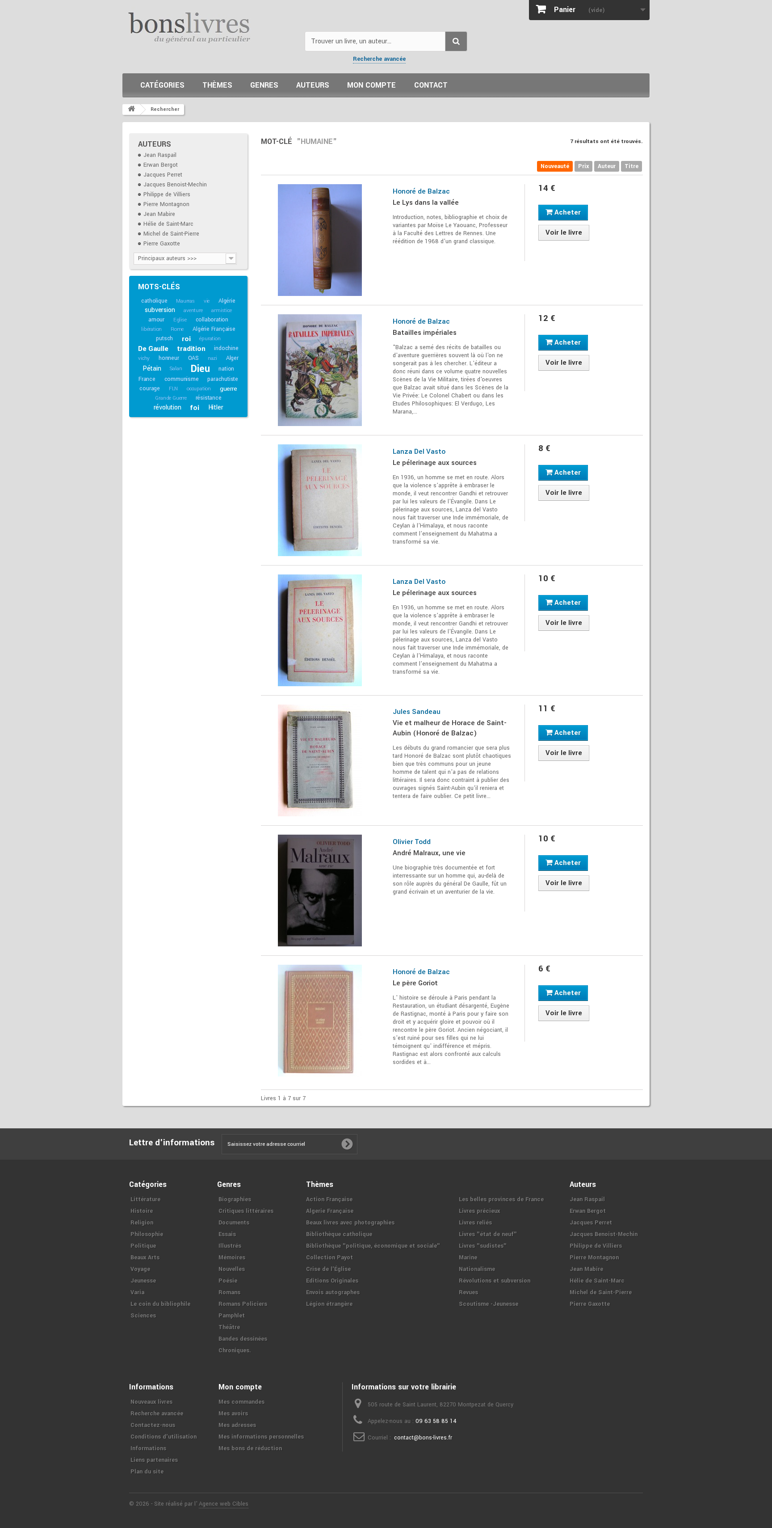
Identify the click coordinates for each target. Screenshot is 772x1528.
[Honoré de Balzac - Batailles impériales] (320, 370)
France (146, 379)
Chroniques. (234, 1350)
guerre (228, 388)
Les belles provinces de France (501, 1199)
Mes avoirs (233, 1414)
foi (194, 408)
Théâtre (229, 1327)
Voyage (140, 1269)
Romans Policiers (242, 1304)
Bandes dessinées (242, 1339)
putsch (164, 338)
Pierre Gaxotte (161, 244)
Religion (141, 1223)
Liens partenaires (154, 1460)
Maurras (185, 301)
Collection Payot (329, 1258)
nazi (212, 358)
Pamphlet (231, 1316)
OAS (193, 358)
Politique (143, 1246)
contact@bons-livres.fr (423, 1438)
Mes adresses (237, 1425)
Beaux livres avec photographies (350, 1223)
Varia (137, 1292)
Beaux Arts (144, 1258)
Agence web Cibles (223, 1504)
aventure (193, 310)
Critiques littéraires (245, 1211)
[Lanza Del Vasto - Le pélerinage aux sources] (320, 500)
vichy (144, 358)
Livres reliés (475, 1223)
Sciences (143, 1316)
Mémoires (231, 1258)
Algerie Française (329, 1211)
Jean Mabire (159, 214)
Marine (468, 1258)
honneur (169, 358)
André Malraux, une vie (429, 853)
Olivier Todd (412, 842)
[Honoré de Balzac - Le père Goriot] (320, 1020)
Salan (176, 368)
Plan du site (147, 1472)
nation (226, 369)
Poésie (227, 1281)
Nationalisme (477, 1269)
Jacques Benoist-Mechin (175, 185)
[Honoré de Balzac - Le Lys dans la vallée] (320, 240)
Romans (229, 1292)
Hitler (215, 407)
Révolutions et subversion (494, 1281)
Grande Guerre (170, 398)
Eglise (180, 320)
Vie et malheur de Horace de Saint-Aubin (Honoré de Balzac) (450, 728)
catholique (154, 301)
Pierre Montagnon (166, 204)
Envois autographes (333, 1292)
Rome (177, 329)
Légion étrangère (329, 1304)
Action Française (329, 1199)
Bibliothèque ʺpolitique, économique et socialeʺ (373, 1246)
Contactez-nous (152, 1425)
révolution (167, 407)
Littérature (145, 1199)
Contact (431, 85)
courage (149, 388)
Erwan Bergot (160, 165)
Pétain (152, 368)
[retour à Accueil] (131, 109)
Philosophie (146, 1234)
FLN (173, 389)
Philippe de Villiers (166, 194)
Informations (148, 1448)
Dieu (200, 369)
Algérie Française (214, 329)
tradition (191, 349)
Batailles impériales (425, 333)
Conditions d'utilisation (163, 1437)
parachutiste (222, 379)
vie (207, 301)
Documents (233, 1223)
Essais (227, 1234)
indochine (226, 348)
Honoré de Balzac (421, 191)
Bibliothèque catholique (339, 1234)
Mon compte (371, 85)
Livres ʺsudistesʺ (483, 1246)
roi (186, 339)
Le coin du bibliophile (160, 1304)
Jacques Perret (162, 175)
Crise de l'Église (328, 1269)
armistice (221, 310)
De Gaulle (153, 349)
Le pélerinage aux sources (435, 463)
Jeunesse (143, 1281)
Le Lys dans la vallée (426, 202)
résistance (209, 398)
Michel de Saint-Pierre (171, 234)
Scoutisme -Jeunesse (488, 1304)
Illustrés (229, 1246)
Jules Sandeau (417, 712)
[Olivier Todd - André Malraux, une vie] (320, 890)
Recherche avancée (379, 59)
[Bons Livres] (210, 27)
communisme (181, 379)
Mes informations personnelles (261, 1437)
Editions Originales (332, 1281)
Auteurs (312, 85)
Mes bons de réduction (250, 1448)
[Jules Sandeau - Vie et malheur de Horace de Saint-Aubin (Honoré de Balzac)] (320, 760)
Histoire (141, 1211)
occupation (199, 389)
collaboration (212, 320)
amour (156, 320)
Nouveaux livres (151, 1402)
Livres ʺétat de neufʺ (488, 1234)
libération (151, 329)
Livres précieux (479, 1211)
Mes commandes (241, 1402)
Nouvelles (231, 1269)
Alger (232, 358)
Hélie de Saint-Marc (168, 224)
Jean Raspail (159, 155)
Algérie (226, 301)
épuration (209, 338)
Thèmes (217, 85)
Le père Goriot (415, 983)
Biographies (234, 1199)
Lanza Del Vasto (419, 451)
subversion (160, 310)
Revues (468, 1292)
